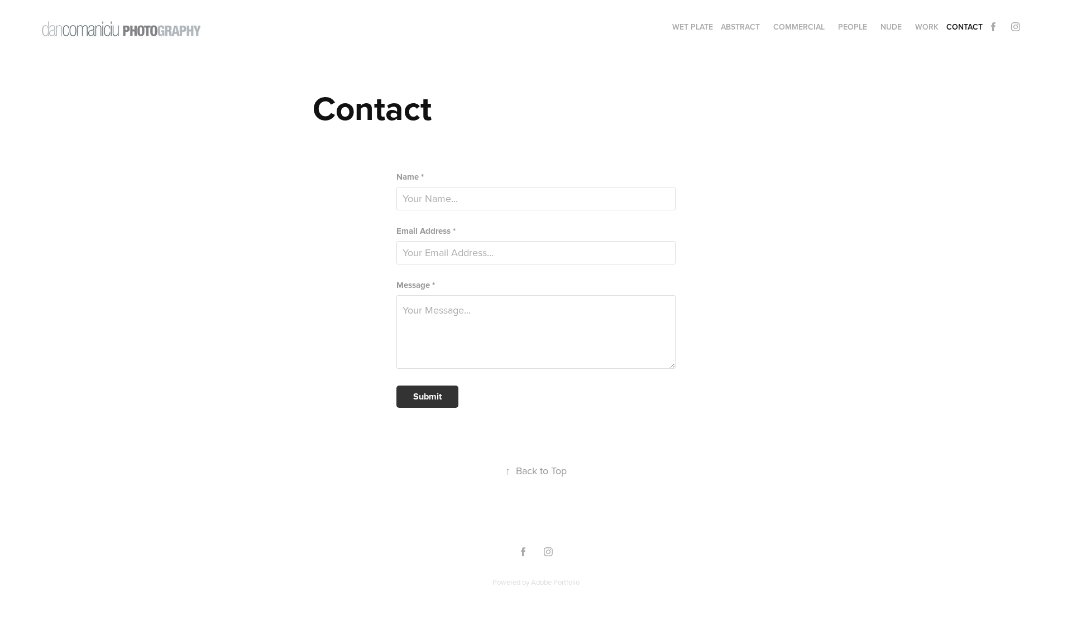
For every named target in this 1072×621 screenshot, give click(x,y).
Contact (964, 26)
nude (891, 26)
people (852, 26)
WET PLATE (692, 26)
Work (927, 26)
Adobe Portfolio (555, 582)
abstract (740, 26)
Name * (410, 177)
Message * (415, 285)
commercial (799, 26)
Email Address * (426, 231)
